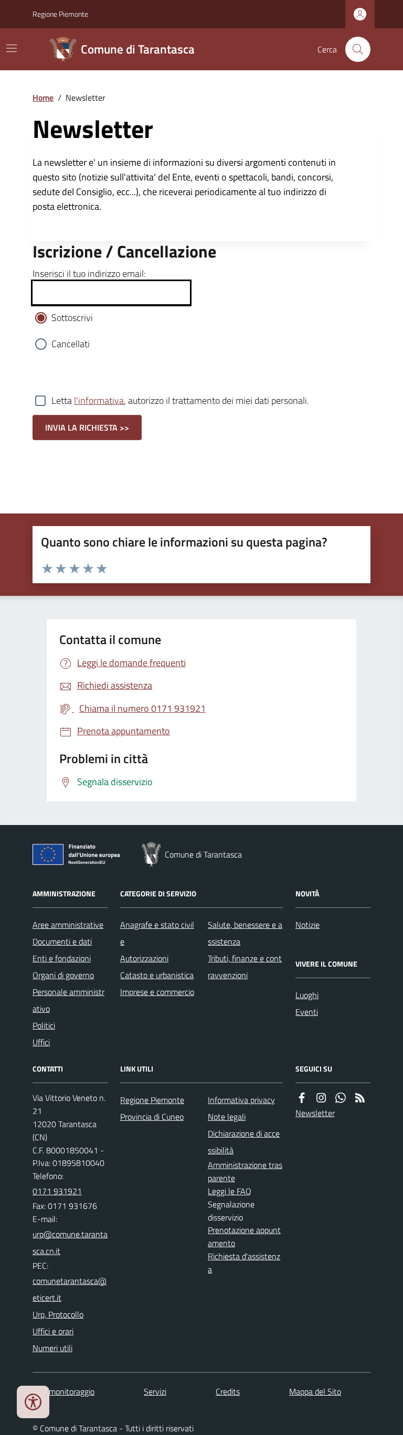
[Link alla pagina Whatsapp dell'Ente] (340, 1098)
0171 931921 (57, 1191)
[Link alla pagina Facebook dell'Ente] (301, 1098)
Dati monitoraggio (63, 1391)
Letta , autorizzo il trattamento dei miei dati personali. (180, 400)
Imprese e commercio (157, 992)
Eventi (306, 1011)
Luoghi (307, 995)
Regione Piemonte (60, 13)
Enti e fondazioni (62, 958)
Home (43, 97)
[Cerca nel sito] (353, 49)
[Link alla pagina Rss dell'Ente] (360, 1098)
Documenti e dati (62, 941)
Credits (228, 1391)
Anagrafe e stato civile (157, 933)
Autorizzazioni (144, 958)
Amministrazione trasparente (245, 1171)
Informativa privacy (241, 1100)
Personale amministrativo (68, 1000)
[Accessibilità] (33, 1402)
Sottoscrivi (72, 317)
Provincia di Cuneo (152, 1116)
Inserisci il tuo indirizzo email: (89, 273)
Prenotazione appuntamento (244, 1236)
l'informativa (99, 400)
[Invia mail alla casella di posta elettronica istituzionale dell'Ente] (70, 1242)
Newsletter (315, 1113)
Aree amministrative (68, 924)
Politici (44, 1025)
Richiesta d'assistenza (244, 1263)
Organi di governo (63, 975)
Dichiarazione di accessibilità (244, 1141)
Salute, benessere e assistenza (245, 933)
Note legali (227, 1116)
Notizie (307, 924)
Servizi (155, 1391)
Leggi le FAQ (229, 1191)
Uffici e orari (53, 1331)
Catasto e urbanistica (157, 975)
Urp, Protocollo (58, 1314)
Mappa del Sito (315, 1391)
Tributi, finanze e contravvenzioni (245, 966)
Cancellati (70, 344)
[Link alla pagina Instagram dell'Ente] (321, 1098)
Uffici (41, 1042)
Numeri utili (52, 1348)
